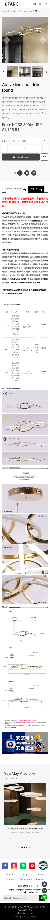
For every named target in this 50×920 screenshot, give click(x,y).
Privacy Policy (30, 916)
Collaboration (25, 879)
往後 (16, 779)
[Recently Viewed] (44, 884)
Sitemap (17, 916)
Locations (10, 874)
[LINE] (23, 866)
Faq (25, 874)
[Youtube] (32, 866)
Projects (34, 188)
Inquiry (40, 874)
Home (4, 11)
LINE (26, 173)
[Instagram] (14, 866)
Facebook (19, 173)
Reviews (40, 879)
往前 (7, 779)
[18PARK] (10, 4)
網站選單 (46, 4)
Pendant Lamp (26, 11)
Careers (10, 879)
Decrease (5, 148)
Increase (45, 148)
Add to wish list (44, 157)
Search (40, 4)
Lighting (13, 11)
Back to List (26, 847)
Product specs (19, 141)
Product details (14, 188)
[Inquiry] (44, 890)
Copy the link (33, 173)
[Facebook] (5, 866)
